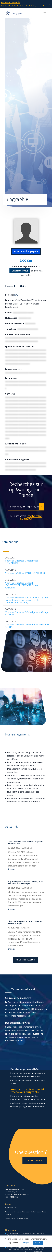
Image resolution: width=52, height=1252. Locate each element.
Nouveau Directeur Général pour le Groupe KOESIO (27, 613)
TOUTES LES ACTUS (25, 960)
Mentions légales (11, 1208)
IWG (16, 294)
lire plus (11, 869)
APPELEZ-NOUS (35, 1160)
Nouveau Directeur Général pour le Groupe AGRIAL (27, 625)
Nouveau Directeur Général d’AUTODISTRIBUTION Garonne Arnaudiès (22, 585)
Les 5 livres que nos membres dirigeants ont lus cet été (25, 842)
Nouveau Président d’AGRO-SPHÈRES (25, 572)
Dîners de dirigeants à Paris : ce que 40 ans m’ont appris (25, 922)
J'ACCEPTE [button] (38, 1243)
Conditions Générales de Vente (16, 1218)
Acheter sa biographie (26, 251)
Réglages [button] (25, 1242)
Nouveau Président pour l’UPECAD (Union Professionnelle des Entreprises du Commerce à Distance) (27, 600)
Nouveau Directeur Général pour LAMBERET (21, 562)
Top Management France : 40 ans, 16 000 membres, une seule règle (26, 882)
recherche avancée (10, 2)
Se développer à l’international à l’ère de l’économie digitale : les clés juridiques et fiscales (26, 1248)
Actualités (27, 847)
